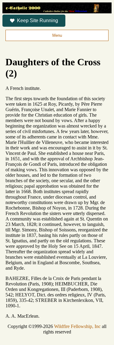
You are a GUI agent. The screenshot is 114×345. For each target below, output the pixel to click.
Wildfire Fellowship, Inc (77, 326)
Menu (57, 35)
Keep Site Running (37, 20)
